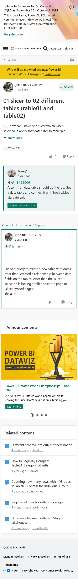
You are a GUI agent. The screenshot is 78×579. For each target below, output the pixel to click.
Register (56, 48)
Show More (15, 138)
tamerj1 (23, 171)
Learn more (52, 74)
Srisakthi (37, 450)
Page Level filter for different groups (37, 502)
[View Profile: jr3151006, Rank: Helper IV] (8, 87)
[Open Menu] (72, 60)
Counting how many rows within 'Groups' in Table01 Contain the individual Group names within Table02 (41, 483)
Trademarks (10, 564)
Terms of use (62, 556)
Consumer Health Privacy (57, 570)
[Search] (45, 48)
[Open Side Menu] (5, 48)
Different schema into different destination (41, 445)
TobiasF (33, 471)
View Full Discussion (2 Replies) (25, 225)
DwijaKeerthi (40, 528)
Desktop (11, 59)
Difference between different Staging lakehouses (37, 520)
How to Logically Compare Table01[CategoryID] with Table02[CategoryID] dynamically (35, 463)
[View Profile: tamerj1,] (11, 173)
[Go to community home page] (26, 48)
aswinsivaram (40, 507)
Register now (13, 34)
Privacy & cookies (39, 556)
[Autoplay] (32, 415)
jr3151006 (22, 85)
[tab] (37, 415)
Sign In (69, 48)
